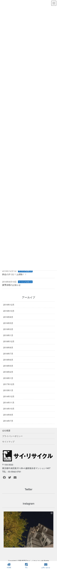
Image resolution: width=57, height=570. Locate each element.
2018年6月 (8, 359)
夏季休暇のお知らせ (11, 284)
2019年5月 (8, 323)
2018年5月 (8, 365)
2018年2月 (8, 371)
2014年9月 (8, 414)
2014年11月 (8, 402)
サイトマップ (8, 441)
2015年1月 (8, 390)
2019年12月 (8, 304)
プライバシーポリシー (12, 436)
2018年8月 (8, 347)
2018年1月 (8, 378)
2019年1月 (8, 335)
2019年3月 (8, 329)
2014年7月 (8, 420)
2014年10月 (8, 408)
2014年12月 (8, 396)
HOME (9, 568)
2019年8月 (8, 316)
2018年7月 (8, 353)
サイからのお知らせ (25, 271)
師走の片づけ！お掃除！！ (14, 274)
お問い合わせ (45, 568)
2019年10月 (8, 310)
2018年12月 (8, 341)
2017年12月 (8, 384)
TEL (26, 568)
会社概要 (6, 430)
